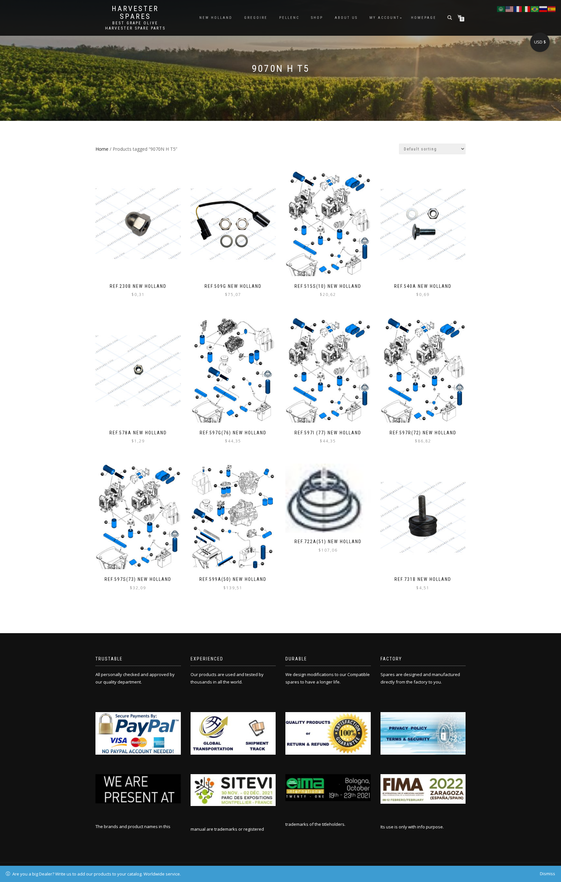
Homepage (423, 18)
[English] (509, 8)
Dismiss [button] (547, 873)
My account (384, 18)
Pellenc (289, 18)
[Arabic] (501, 8)
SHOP (317, 18)
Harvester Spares (135, 12)
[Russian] (543, 8)
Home (101, 149)
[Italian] (526, 8)
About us (346, 18)
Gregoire (256, 18)
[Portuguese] (535, 8)
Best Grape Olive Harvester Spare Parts (135, 26)
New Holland (215, 18)
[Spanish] (552, 8)
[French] (518, 8)
